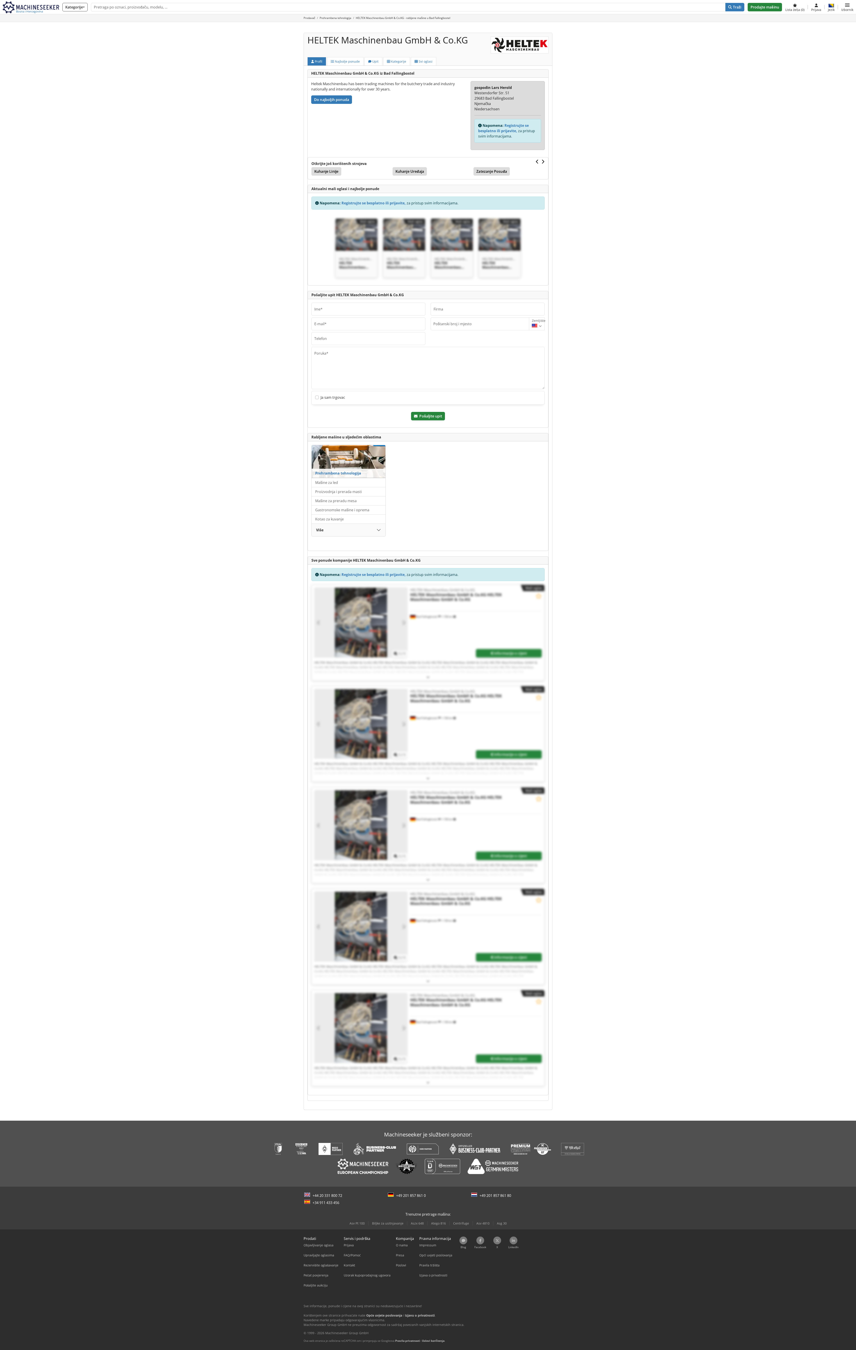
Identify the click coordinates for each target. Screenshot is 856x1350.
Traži (736, 7)
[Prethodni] (537, 161)
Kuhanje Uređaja (409, 171)
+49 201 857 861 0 (411, 1195)
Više (319, 530)
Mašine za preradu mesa (336, 500)
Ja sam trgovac (333, 397)
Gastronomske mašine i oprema (342, 510)
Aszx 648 (417, 1223)
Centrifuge (461, 1223)
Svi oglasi (425, 61)
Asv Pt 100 (357, 1223)
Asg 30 (502, 1223)
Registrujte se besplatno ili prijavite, (374, 203)
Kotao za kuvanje (329, 519)
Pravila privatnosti (407, 1341)
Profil (318, 61)
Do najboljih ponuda (331, 99)
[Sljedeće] (543, 161)
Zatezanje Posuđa (491, 171)
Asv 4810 (483, 1223)
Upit (375, 61)
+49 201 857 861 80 (495, 1195)
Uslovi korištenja (433, 1341)
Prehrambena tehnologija (338, 473)
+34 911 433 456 (326, 1202)
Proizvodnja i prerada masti (338, 491)
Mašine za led (326, 482)
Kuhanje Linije (326, 171)
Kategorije (398, 61)
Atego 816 (438, 1223)
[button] (847, 7)
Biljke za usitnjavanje (387, 1223)
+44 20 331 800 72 (327, 1195)
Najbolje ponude (347, 61)
